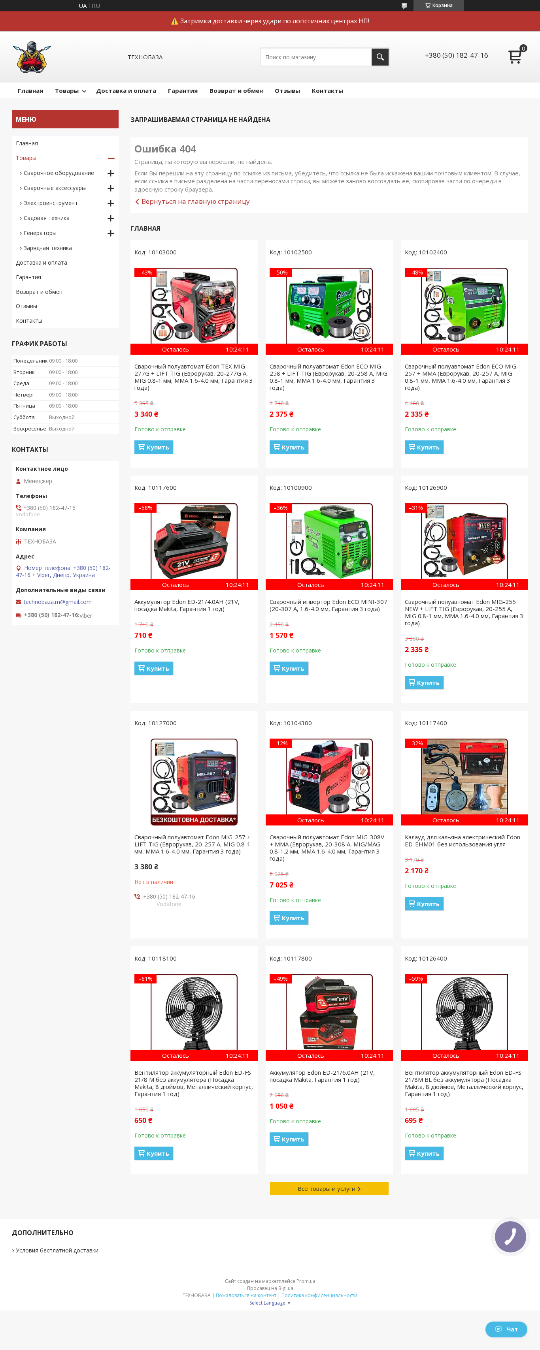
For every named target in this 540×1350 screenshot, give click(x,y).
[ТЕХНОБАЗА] (31, 57)
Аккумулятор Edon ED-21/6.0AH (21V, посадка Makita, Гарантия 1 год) (322, 1076)
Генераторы (40, 233)
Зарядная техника (48, 248)
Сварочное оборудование (59, 173)
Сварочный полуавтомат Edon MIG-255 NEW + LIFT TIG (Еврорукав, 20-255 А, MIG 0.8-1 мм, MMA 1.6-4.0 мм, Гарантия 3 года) (464, 612)
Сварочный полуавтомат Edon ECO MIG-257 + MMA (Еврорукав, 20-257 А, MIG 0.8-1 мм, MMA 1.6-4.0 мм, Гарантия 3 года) (462, 377)
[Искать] (380, 57)
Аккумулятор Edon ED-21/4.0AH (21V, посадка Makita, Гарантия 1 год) (187, 605)
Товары (67, 90)
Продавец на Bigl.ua (270, 1288)
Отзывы (287, 90)
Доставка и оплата (126, 90)
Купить (158, 447)
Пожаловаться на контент (246, 1295)
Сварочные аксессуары (55, 188)
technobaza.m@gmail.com (58, 601)
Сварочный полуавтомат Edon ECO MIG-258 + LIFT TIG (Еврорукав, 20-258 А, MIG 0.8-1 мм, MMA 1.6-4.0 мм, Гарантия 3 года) (328, 377)
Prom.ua (305, 1281)
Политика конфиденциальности (319, 1295)
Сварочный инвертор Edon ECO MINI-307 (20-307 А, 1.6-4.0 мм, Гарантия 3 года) (328, 605)
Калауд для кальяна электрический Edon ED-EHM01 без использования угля (462, 840)
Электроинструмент (51, 203)
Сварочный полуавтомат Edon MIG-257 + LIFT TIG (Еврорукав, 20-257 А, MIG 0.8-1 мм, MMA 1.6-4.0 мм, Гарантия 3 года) (192, 844)
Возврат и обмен (236, 90)
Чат (512, 1329)
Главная (30, 90)
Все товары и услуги (326, 1188)
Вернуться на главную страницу (196, 201)
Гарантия (183, 90)
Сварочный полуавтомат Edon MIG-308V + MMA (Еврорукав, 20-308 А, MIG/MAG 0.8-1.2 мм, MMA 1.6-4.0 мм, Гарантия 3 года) (327, 847)
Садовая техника (47, 218)
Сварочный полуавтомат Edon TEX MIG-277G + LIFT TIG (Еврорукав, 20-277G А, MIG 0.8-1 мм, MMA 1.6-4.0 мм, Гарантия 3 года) (193, 377)
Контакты (327, 90)
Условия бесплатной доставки (57, 1250)
